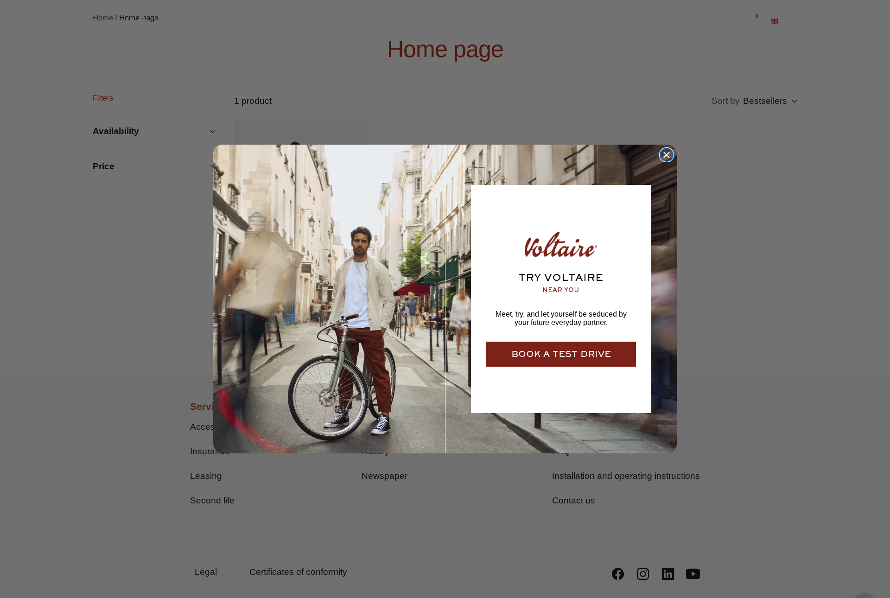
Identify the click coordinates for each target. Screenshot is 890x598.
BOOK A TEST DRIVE (561, 354)
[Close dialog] (666, 154)
